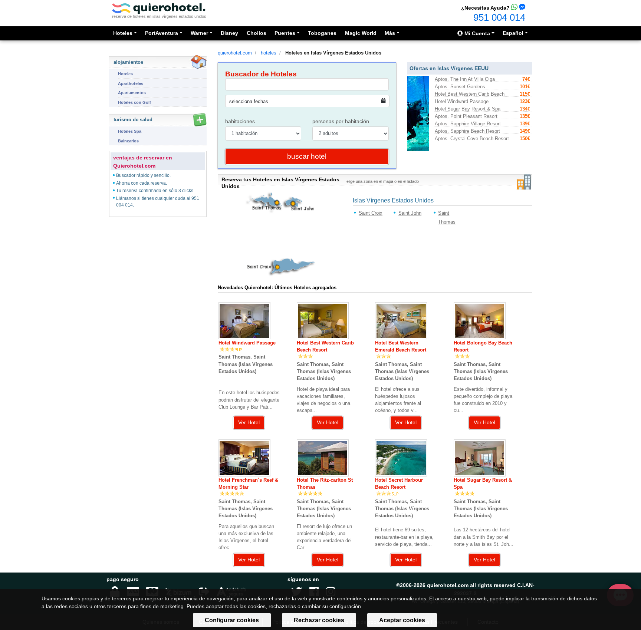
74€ (526, 79)
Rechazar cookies (319, 620)
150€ (525, 138)
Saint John (409, 213)
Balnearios (128, 141)
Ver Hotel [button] (249, 422)
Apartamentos (132, 92)
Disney (229, 33)
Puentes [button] (285, 33)
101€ (525, 86)
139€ (525, 123)
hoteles (268, 53)
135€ (525, 116)
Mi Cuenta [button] (476, 33)
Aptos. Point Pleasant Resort (466, 116)
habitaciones (240, 121)
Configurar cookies (232, 620)
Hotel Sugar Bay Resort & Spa (467, 109)
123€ (525, 101)
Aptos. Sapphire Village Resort (468, 123)
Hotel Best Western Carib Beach (469, 94)
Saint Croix (370, 213)
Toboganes (322, 33)
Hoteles (125, 74)
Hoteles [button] (122, 33)
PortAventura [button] (161, 33)
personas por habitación (340, 121)
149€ (525, 131)
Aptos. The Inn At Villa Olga (465, 79)
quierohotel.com (235, 53)
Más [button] (390, 33)
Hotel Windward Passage (462, 101)
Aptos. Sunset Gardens (460, 86)
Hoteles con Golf (134, 102)
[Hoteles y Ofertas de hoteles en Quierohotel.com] (159, 8)
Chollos (256, 33)
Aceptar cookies (402, 620)
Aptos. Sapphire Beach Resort (467, 131)
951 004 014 (499, 17)
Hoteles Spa (129, 131)
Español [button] (513, 33)
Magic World (361, 33)
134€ (525, 109)
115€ (525, 94)
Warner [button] (199, 33)
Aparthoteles (130, 83)
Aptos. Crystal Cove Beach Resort (472, 138)
